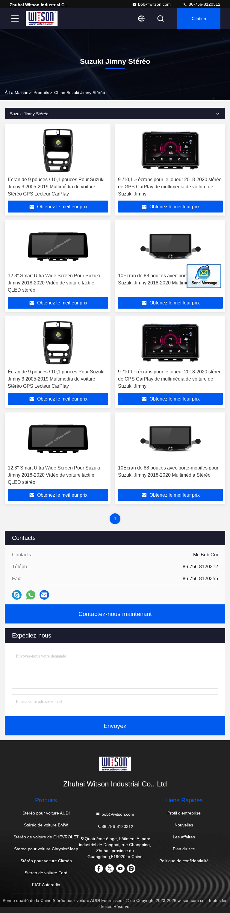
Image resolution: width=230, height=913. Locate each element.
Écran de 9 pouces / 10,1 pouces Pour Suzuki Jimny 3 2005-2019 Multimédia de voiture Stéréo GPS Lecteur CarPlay (56, 186)
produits (41, 92)
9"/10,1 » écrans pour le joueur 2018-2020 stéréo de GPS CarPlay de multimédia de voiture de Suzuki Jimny (170, 186)
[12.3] (58, 246)
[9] (170, 150)
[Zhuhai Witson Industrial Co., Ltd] (41, 18)
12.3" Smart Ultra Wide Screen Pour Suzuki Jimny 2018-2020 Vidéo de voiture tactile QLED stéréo (54, 282)
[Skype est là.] (17, 595)
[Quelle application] (31, 595)
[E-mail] (44, 595)
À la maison (16, 92)
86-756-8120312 (203, 4)
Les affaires (184, 837)
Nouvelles (184, 825)
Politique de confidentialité (184, 860)
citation (199, 18)
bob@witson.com (154, 4)
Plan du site (184, 848)
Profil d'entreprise (184, 813)
